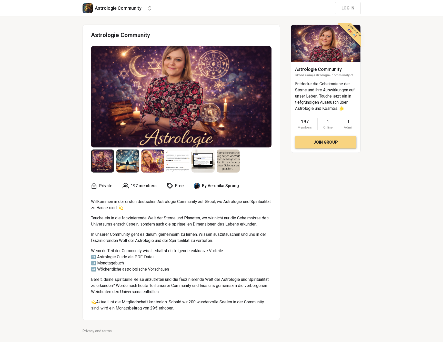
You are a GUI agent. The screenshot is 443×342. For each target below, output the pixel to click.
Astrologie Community (318, 69)
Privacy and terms (97, 331)
